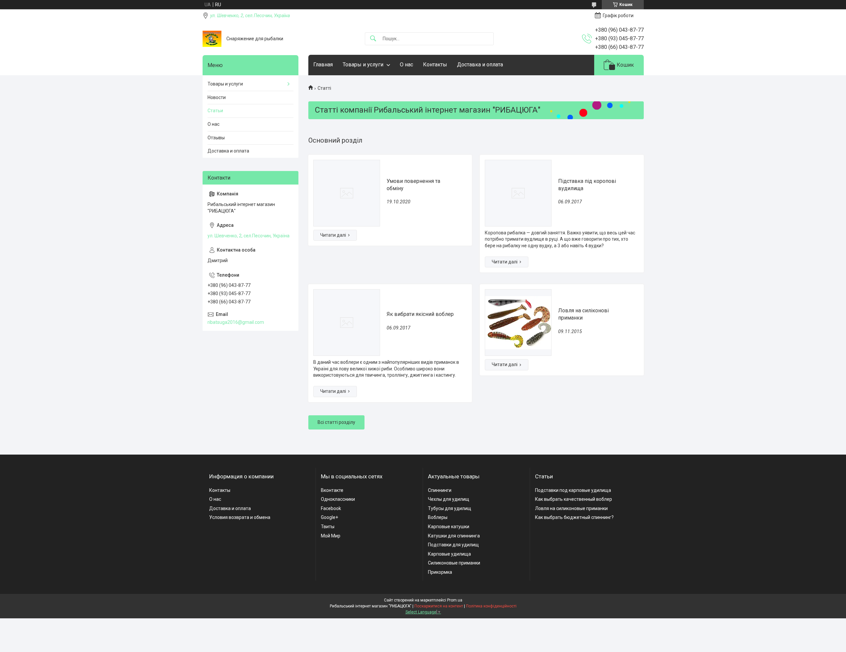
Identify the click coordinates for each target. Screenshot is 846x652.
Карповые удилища (449, 554)
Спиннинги (439, 490)
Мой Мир (330, 535)
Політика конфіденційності (491, 606)
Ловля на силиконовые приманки (571, 508)
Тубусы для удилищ (449, 508)
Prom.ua (454, 600)
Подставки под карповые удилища (573, 490)
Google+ (329, 517)
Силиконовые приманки (454, 563)
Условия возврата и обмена (239, 517)
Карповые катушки (448, 526)
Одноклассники (338, 499)
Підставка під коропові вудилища (587, 184)
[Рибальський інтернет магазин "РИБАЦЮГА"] (212, 39)
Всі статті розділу (336, 422)
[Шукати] (373, 39)
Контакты (435, 64)
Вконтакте (332, 490)
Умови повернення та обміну (413, 184)
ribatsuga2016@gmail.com (236, 322)
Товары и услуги (363, 64)
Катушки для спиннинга (454, 535)
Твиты (327, 526)
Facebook (331, 508)
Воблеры (437, 517)
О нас (406, 64)
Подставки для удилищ (453, 544)
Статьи (215, 110)
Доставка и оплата (480, 64)
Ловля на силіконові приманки (583, 314)
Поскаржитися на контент (438, 606)
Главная (323, 64)
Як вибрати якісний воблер (420, 314)
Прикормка (440, 572)
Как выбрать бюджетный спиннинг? (574, 517)
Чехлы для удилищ (448, 499)
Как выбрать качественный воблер (573, 499)
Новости (217, 97)
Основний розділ (335, 140)
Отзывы (216, 137)
